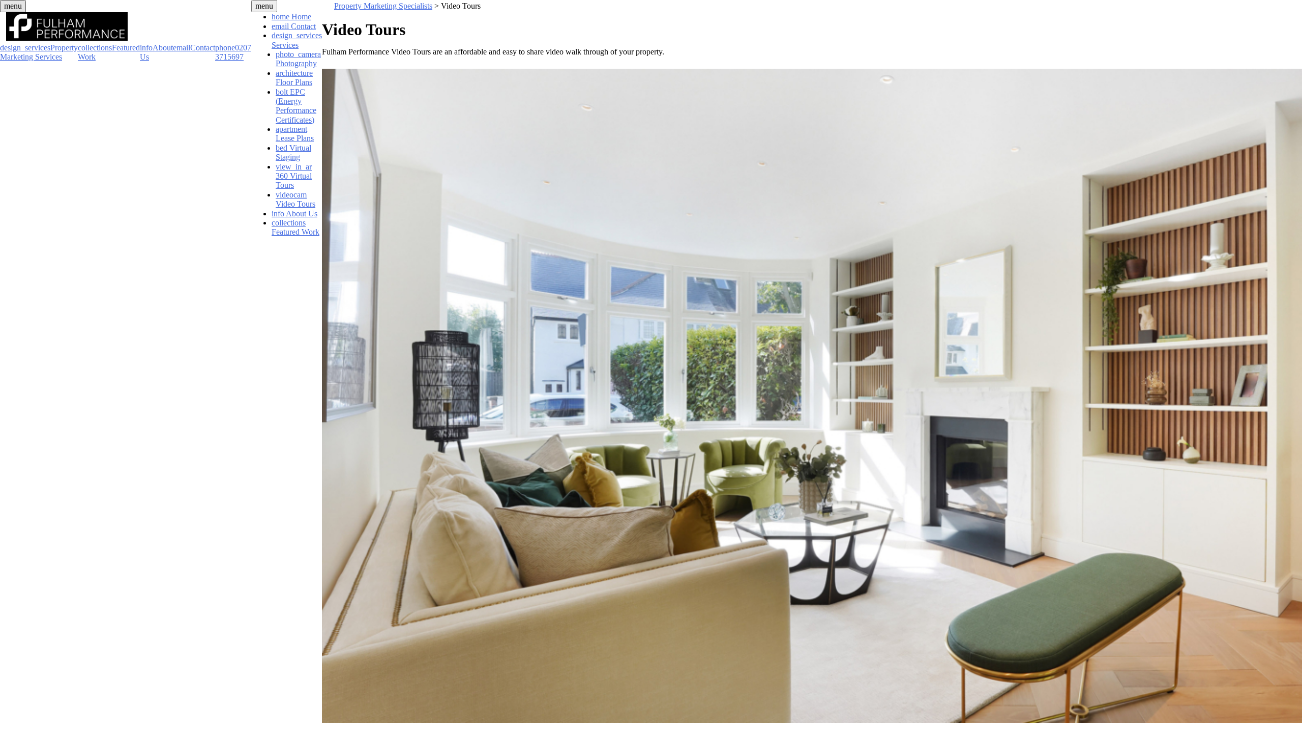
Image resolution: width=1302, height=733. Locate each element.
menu (13, 6)
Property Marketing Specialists (383, 6)
